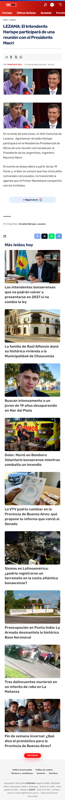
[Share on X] (16, 57)
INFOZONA (30, 783)
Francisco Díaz (14, 65)
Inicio (5, 20)
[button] (45, 4)
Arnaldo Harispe (27, 224)
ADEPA (32, 790)
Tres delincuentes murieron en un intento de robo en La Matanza (31, 687)
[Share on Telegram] (59, 236)
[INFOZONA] (11, 4)
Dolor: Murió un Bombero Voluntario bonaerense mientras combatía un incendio (32, 460)
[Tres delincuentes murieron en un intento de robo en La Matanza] (32, 661)
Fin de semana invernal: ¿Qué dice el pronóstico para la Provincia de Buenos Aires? (29, 741)
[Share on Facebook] (11, 57)
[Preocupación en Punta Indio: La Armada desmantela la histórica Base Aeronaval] (32, 607)
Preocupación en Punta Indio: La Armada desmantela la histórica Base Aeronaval (32, 632)
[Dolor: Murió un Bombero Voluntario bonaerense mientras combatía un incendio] (32, 434)
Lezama (12, 20)
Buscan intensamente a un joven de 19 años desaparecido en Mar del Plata (31, 405)
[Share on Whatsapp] (21, 57)
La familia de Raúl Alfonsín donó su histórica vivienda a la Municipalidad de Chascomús (32, 351)
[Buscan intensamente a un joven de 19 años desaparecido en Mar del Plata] (32, 380)
